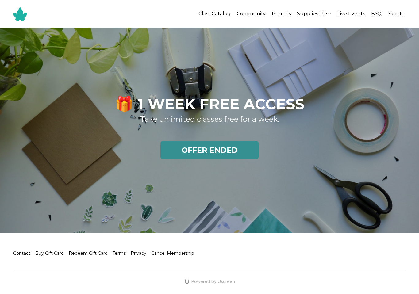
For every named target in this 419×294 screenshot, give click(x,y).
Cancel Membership (172, 253)
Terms (119, 253)
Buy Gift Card (49, 253)
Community (251, 14)
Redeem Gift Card (88, 253)
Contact (21, 253)
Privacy (138, 253)
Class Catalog (214, 14)
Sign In (396, 14)
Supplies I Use (314, 14)
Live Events (351, 14)
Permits (281, 14)
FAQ (376, 14)
